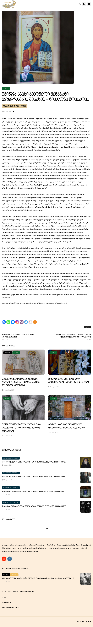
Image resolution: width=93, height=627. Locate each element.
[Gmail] (30, 320)
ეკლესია (14, 574)
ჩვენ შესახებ (80, 622)
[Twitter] (26, 320)
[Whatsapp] (8, 320)
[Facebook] (4, 320)
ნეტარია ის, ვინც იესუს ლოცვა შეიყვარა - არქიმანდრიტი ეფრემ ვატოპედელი (73, 337)
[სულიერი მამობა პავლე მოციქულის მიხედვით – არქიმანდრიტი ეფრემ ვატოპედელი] (85, 579)
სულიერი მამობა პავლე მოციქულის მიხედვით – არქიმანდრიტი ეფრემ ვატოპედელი (38, 578)
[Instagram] (17, 320)
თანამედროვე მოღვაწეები (10, 458)
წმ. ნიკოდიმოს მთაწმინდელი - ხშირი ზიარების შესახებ (18, 337)
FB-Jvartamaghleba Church (10, 607)
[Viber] (22, 320)
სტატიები (7, 352)
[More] (35, 320)
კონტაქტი (88, 622)
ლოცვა (6, 88)
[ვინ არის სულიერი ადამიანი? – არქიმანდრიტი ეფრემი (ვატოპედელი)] (69, 362)
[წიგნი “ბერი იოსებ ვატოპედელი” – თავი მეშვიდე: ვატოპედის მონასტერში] (85, 462)
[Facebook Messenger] (13, 320)
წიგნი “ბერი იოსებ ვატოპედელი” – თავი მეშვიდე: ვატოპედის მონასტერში (34, 462)
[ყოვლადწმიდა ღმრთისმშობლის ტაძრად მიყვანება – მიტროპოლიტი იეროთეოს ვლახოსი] (23, 362)
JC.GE (4, 598)
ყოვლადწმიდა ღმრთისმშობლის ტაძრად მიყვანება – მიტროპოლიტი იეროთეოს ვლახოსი (21, 382)
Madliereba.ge (6, 602)
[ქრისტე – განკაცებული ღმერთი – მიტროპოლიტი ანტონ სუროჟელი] (69, 407)
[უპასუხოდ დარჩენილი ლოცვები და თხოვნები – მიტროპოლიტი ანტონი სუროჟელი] (23, 407)
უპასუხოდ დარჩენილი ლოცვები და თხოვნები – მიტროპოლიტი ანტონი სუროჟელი (21, 427)
